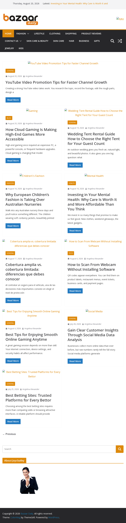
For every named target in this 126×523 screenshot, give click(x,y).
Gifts (97, 40)
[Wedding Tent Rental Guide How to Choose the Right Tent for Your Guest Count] (94, 113)
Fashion (21, 33)
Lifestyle (39, 33)
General (10, 71)
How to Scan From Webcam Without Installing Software (92, 267)
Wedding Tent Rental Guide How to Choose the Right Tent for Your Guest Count (94, 138)
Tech (71, 253)
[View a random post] (120, 41)
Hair (71, 40)
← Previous (9, 434)
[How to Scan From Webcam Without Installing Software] (94, 243)
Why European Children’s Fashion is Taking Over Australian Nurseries (27, 199)
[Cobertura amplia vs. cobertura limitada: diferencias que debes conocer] (31, 243)
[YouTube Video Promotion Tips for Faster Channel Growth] (63, 63)
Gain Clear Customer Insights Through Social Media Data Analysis (93, 334)
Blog (9, 118)
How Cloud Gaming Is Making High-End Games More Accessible (31, 134)
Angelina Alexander (34, 76)
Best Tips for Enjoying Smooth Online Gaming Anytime (32, 337)
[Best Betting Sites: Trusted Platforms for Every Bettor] (31, 374)
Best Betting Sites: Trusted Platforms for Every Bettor (28, 398)
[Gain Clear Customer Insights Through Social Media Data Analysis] (94, 311)
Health (72, 183)
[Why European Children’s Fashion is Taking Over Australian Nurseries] (31, 176)
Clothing (54, 33)
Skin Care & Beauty (37, 40)
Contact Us (11, 40)
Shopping (71, 33)
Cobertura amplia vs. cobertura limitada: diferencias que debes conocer (25, 271)
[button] (27, 33)
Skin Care (58, 40)
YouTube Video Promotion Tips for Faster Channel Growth (56, 82)
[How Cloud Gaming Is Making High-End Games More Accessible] (31, 111)
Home (8, 33)
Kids (21, 48)
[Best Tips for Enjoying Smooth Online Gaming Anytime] (31, 313)
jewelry (9, 48)
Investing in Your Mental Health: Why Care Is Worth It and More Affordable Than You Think (92, 201)
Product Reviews (91, 33)
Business (84, 40)
